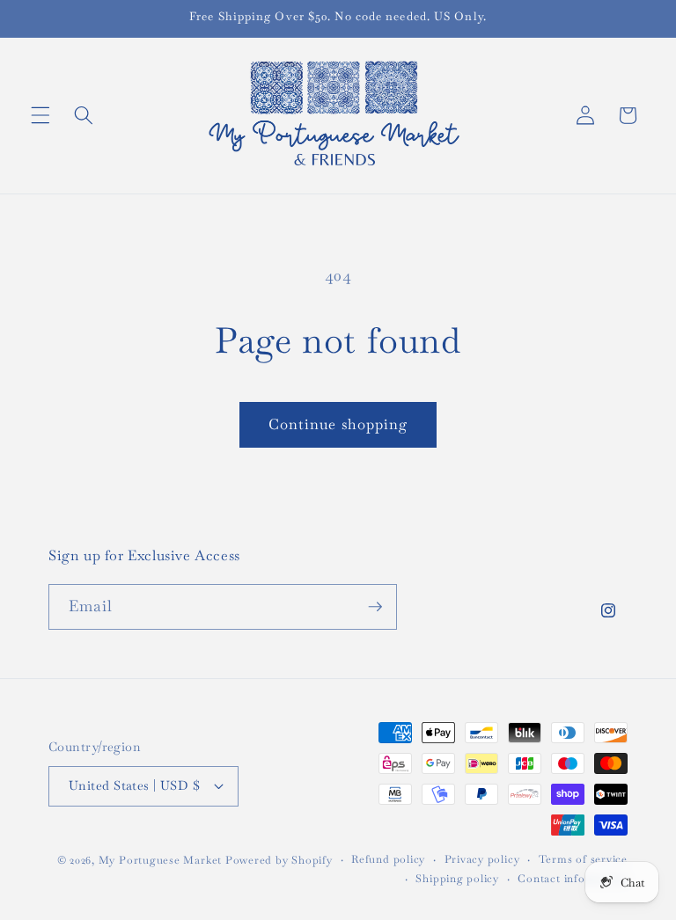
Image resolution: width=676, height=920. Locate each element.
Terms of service (583, 859)
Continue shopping (338, 424)
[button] (40, 115)
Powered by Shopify (279, 860)
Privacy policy (482, 859)
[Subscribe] (375, 607)
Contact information (573, 879)
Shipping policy (457, 879)
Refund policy (388, 859)
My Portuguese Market (160, 860)
